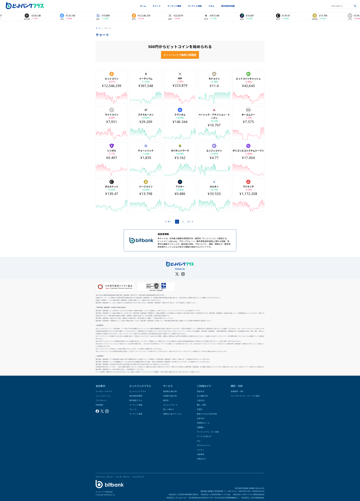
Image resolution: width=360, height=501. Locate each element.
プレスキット (101, 400)
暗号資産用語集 (228, 6)
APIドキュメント (204, 445)
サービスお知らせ (204, 436)
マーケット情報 (174, 6)
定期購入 (200, 427)
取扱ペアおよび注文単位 (207, 414)
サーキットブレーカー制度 (208, 432)
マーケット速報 (195, 6)
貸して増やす (168, 409)
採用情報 (99, 405)
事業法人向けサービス (172, 414)
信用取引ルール (203, 423)
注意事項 (200, 454)
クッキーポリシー (123, 477)
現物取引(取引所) (170, 391)
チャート (157, 6)
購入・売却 (201, 405)
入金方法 (200, 400)
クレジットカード (170, 405)
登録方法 (200, 391)
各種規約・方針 (237, 391)
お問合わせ (201, 459)
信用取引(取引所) (170, 396)
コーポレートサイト (104, 391)
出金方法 (200, 418)
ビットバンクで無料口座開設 (180, 55)
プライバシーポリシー (105, 477)
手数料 (199, 409)
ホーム (143, 6)
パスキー (200, 450)
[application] (111, 98)
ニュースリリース (103, 396)
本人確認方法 (202, 396)
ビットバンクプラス (137, 391)
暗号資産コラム (135, 400)
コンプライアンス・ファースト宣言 (245, 396)
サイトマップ (138, 477)
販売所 (166, 400)
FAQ (198, 441)
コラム (211, 6)
